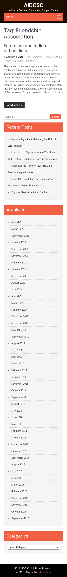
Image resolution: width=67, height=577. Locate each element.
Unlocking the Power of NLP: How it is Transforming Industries (30, 169)
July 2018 (16, 410)
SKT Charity (44, 572)
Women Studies (25, 60)
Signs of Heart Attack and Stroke (29, 192)
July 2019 (16, 350)
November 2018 (19, 383)
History (49, 57)
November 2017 (19, 444)
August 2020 (18, 282)
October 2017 (18, 451)
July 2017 (16, 471)
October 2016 (18, 511)
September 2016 (20, 518)
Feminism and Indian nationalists (25, 48)
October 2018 (18, 390)
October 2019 (18, 330)
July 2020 (16, 289)
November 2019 (19, 323)
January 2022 (18, 242)
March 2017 (17, 484)
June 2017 (17, 478)
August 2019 (18, 343)
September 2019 (20, 336)
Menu (9, 17)
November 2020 (19, 276)
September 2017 (20, 457)
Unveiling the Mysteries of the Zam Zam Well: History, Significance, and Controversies (32, 155)
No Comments (34, 57)
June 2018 (17, 417)
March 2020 (17, 303)
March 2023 (17, 229)
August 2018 (18, 404)
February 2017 (19, 491)
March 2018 (17, 424)
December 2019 (19, 316)
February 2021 (19, 262)
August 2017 (18, 464)
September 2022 (20, 235)
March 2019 (17, 363)
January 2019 (18, 377)
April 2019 (16, 356)
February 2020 (19, 309)
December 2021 (19, 249)
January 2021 (18, 269)
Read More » (14, 105)
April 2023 (16, 222)
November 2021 (19, 255)
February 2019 (19, 370)
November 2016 (19, 505)
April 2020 (16, 296)
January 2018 (18, 437)
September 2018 (20, 397)
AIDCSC (33, 5)
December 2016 (19, 498)
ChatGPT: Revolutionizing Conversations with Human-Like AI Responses (31, 182)
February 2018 (19, 430)
